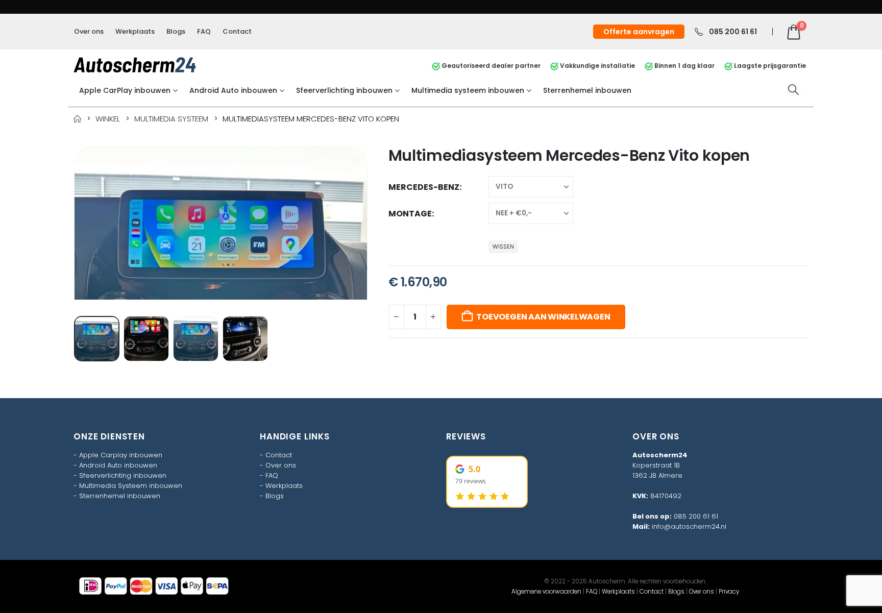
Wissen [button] (503, 246)
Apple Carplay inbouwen (120, 455)
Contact (237, 31)
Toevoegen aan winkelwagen (543, 317)
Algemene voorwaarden (546, 591)
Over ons (89, 31)
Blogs (175, 31)
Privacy (729, 591)
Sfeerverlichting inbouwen (344, 90)
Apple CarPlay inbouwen (124, 90)
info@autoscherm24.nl (689, 526)
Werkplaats (135, 31)
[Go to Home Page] (77, 118)
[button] (793, 89)
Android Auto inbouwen (233, 90)
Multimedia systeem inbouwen (467, 90)
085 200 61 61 (696, 516)
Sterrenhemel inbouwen (587, 90)
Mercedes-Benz (423, 187)
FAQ (204, 31)
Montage (410, 213)
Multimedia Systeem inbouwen (130, 486)
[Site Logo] (135, 64)
